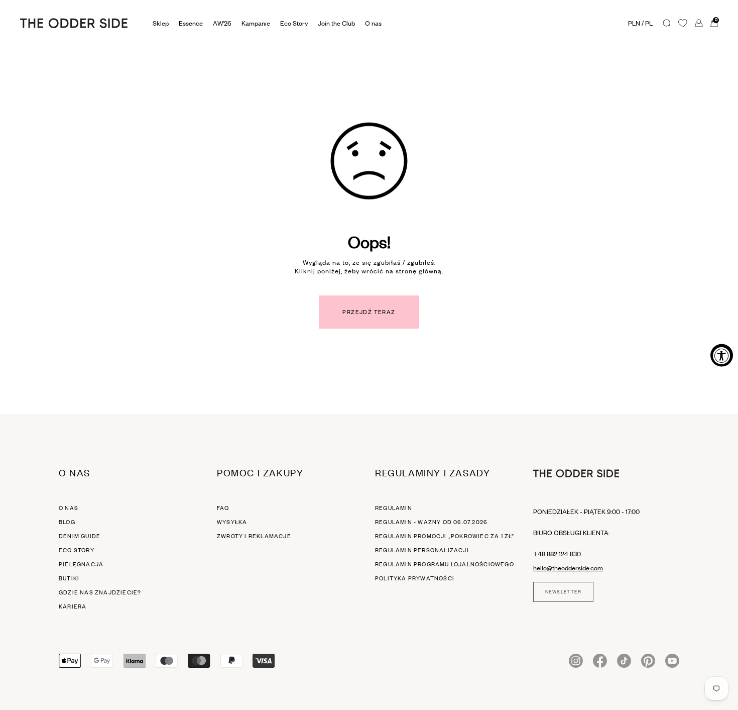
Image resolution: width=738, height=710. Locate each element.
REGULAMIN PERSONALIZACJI (422, 550)
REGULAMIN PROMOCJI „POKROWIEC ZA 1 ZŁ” (445, 536)
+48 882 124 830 (557, 553)
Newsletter (563, 591)
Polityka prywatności (414, 578)
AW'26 (222, 23)
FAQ (223, 508)
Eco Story (294, 23)
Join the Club (336, 23)
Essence (191, 23)
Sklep (161, 23)
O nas (68, 508)
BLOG (67, 522)
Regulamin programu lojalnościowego (444, 564)
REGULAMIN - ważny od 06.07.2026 (431, 522)
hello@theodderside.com (568, 567)
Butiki (69, 578)
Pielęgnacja (81, 564)
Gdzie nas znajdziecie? (100, 592)
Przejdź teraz (368, 312)
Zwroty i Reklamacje (254, 536)
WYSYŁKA (232, 522)
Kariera (72, 606)
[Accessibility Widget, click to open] (721, 355)
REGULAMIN (393, 508)
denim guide (79, 536)
